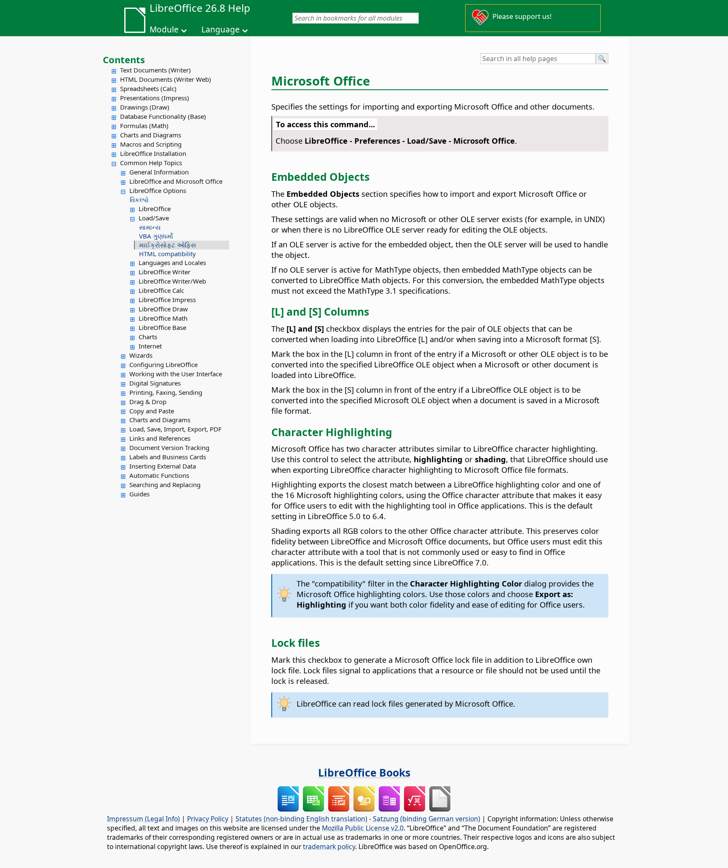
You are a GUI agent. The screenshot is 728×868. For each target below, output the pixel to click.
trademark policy (329, 846)
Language (220, 29)
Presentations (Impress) (154, 98)
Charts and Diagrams (150, 135)
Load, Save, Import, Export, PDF (175, 429)
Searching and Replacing (165, 484)
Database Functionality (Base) (163, 116)
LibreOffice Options (157, 190)
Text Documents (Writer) (155, 70)
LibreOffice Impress (167, 299)
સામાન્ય (150, 227)
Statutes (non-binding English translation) (301, 818)
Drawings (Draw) (144, 107)
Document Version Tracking (169, 447)
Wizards (141, 355)
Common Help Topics (151, 162)
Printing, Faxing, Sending (165, 392)
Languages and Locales (172, 262)
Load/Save (154, 218)
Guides (139, 494)
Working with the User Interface (175, 374)
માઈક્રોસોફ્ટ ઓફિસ (167, 245)
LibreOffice (155, 208)
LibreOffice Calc (161, 290)
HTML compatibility (167, 253)
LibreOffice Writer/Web (172, 281)
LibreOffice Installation (153, 153)
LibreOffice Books (364, 772)
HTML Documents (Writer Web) (165, 79)
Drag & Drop (147, 401)
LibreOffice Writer (164, 272)
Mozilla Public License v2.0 (363, 828)
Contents (124, 59)
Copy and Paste (151, 411)
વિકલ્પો (139, 200)
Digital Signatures (155, 383)
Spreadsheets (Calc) (148, 88)
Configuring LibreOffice (163, 364)
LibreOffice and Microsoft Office (175, 181)
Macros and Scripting (151, 144)
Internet (150, 346)
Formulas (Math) (144, 125)
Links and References (159, 438)
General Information (159, 172)
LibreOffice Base (162, 327)
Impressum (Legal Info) (143, 818)
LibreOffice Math (163, 318)
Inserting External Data (162, 466)
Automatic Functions (159, 475)
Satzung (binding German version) (426, 818)
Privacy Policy (207, 818)
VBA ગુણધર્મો (156, 236)
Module (164, 29)
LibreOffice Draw (163, 309)
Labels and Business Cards (167, 457)
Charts (148, 336)
